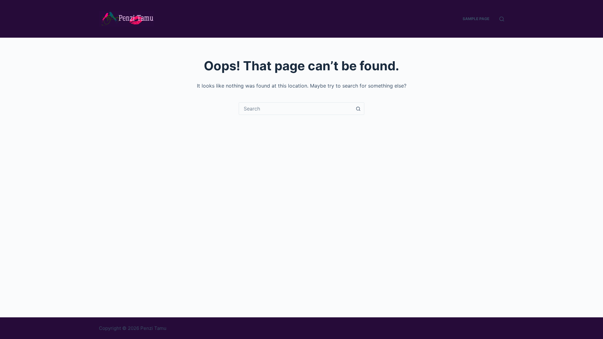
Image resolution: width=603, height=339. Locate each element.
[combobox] (295, 108)
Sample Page (476, 18)
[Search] (501, 19)
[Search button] (358, 109)
